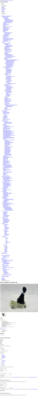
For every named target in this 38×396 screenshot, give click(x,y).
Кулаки (6, 226)
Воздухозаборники (7, 19)
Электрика (3, 268)
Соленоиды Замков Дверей (11, 76)
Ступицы (6, 229)
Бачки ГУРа (4, 197)
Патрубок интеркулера (6, 35)
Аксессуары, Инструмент (5, 276)
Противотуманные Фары (6, 220)
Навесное (4, 31)
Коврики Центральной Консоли (10, 63)
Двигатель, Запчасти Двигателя (6, 255)
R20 (6, 241)
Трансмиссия (3, 110)
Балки (5, 225)
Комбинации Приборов (6, 162)
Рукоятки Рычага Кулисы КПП (9, 54)
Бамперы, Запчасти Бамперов (8, 67)
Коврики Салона (7, 48)
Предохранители (5, 270)
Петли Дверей (8, 81)
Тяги (5, 230)
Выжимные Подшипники (6, 112)
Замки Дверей (8, 75)
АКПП (5, 114)
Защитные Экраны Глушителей (7, 189)
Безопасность (6, 44)
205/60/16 (6, 250)
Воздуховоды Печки (5, 204)
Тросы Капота (5, 213)
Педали (4, 168)
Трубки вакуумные (5, 40)
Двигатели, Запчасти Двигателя (6, 16)
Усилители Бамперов (9, 72)
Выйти (3, 364)
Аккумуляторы (5, 121)
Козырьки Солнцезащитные (8, 49)
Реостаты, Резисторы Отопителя (7, 172)
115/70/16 (6, 245)
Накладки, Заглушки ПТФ (8, 100)
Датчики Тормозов (7, 152)
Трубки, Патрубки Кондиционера (9, 210)
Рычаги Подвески (7, 227)
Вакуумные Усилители (6, 182)
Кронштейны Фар (5, 218)
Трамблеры (4, 174)
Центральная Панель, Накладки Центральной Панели (11, 59)
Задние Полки (6, 47)
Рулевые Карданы (5, 200)
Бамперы (7, 68)
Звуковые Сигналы (5, 159)
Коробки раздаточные (6, 113)
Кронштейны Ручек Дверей (9, 55)
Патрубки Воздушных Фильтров (9, 20)
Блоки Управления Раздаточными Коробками (9, 135)
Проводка (4, 170)
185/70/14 (6, 248)
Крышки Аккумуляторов (8, 123)
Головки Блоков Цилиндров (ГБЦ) (7, 22)
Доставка (3, 7)
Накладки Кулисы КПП (9, 64)
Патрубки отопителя (5, 206)
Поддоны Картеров (5, 36)
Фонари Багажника (5, 222)
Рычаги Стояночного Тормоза (8, 57)
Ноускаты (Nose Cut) (7, 101)
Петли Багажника (8, 89)
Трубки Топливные (5, 195)
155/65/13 (6, 246)
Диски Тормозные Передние (7, 184)
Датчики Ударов (7, 153)
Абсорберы (4, 191)
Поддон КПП (5, 117)
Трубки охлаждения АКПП (6, 119)
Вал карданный (5, 111)
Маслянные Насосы (5, 30)
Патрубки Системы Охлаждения (7, 178)
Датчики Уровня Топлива (8, 154)
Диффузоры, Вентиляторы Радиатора (8, 157)
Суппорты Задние (5, 186)
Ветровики (6, 73)
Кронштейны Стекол (9, 77)
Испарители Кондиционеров (8, 208)
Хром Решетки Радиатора (9, 106)
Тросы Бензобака (5, 212)
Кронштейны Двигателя (6, 28)
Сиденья (6, 58)
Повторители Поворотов (6, 219)
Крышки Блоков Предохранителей (9, 126)
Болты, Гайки (3, 252)
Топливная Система (4, 260)
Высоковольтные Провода (6, 269)
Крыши (6, 97)
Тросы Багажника (5, 211)
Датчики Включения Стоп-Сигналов (9, 142)
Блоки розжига (5, 127)
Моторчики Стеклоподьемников (12, 83)
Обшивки (6, 52)
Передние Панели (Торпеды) (10, 62)
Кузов (2, 42)
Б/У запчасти (3, 360)
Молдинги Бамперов (9, 70)
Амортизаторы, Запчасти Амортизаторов (8, 267)
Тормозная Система (4, 181)
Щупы (4, 41)
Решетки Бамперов (8, 71)
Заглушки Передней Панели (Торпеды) (11, 60)
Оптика (3, 217)
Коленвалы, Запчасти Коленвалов (7, 26)
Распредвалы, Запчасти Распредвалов (8, 38)
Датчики (4, 139)
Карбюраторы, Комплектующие (7, 261)
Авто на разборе (4, 8)
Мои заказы (3, 363)
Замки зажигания (7, 273)
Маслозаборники (5, 29)
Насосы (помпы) (5, 205)
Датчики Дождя (7, 145)
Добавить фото (11, 387)
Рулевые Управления (4, 259)
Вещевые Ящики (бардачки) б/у (9, 46)
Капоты (7, 93)
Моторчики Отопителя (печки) (7, 164)
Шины (4, 244)
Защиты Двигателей (5, 24)
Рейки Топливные (5, 194)
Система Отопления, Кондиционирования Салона (8, 203)
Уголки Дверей (10, 80)
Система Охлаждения (6, 257)
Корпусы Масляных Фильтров (8, 32)
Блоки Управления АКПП (6, 128)
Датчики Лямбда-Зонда (8, 148)
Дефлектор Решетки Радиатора (10, 105)
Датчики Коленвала (7, 147)
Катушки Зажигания (5, 160)
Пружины (6, 233)
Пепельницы (6, 53)
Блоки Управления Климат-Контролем (8, 132)
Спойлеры (6, 107)
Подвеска (3, 223)
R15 (6, 243)
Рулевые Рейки (5, 201)
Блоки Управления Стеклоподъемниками (8, 137)
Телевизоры (6, 108)
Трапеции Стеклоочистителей (8, 166)
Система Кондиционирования (7, 207)
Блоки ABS (4, 124)
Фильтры (3, 264)
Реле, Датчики (5, 271)
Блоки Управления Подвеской (7, 134)
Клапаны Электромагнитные (7, 161)
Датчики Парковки (7, 149)
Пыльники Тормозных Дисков (7, 185)
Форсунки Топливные (6, 196)
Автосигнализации (5, 120)
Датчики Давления (7, 143)
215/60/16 (6, 251)
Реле (3, 171)
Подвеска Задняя (5, 224)
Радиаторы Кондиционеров (8, 209)
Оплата (3, 6)
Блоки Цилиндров (5, 17)
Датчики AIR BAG (7, 141)
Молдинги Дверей (8, 78)
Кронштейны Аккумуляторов (8, 122)
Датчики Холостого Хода (8, 155)
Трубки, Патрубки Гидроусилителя (9, 199)
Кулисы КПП (5, 116)
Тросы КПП (4, 214)
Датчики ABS (6, 140)
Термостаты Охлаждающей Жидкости (8, 180)
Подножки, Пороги (7, 103)
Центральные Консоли (9, 65)
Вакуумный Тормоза (5, 262)
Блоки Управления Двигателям (7, 130)
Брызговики (7, 102)
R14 (6, 242)
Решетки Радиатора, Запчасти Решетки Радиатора (11, 104)
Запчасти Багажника (7, 85)
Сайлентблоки (6, 228)
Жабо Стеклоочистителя (8, 84)
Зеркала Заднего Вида (7, 90)
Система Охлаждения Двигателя (6, 176)
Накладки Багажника (9, 88)
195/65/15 (6, 249)
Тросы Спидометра (5, 216)
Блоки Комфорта (5, 125)
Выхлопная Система (4, 188)
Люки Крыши (6, 99)
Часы (4, 175)
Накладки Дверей (8, 79)
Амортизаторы (6, 231)
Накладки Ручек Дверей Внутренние (11, 56)
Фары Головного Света (6, 221)
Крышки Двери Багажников (9, 87)
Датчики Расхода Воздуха (8, 150)
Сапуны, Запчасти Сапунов (6, 39)
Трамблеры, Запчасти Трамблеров (7, 274)
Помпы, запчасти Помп (8, 33)
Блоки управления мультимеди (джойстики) (8, 133)
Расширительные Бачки (6, 179)
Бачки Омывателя (7, 43)
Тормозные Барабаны (6, 187)
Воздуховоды (6, 18)
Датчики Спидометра (7, 151)
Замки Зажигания (5, 158)
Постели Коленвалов (6, 37)
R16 (6, 239)
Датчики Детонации (7, 144)
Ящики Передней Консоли (9, 66)
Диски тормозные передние (6, 263)
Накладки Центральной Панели (10, 61)
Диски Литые (6, 237)
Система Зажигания (5, 272)
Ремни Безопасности (8, 45)
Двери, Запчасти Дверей (8, 74)
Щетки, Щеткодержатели (8, 109)
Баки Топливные (5, 192)
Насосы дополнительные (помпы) (7, 177)
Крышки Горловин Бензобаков (7, 193)
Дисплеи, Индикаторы (6, 156)
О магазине (3, 9)
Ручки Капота (8, 95)
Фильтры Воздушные (6, 265)
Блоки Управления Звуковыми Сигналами (8, 131)
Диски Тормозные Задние (6, 183)
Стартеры (4, 173)
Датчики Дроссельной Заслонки (9, 146)
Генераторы (4, 138)
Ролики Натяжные (7, 34)
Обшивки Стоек (8, 51)
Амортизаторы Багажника (9, 86)
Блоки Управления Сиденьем (7, 136)
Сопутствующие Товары (5, 253)
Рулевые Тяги (5, 202)
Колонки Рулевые (5, 198)
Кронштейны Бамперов (9, 69)
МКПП (6, 115)
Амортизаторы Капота (9, 91)
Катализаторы (5, 190)
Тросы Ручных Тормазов (6, 215)
